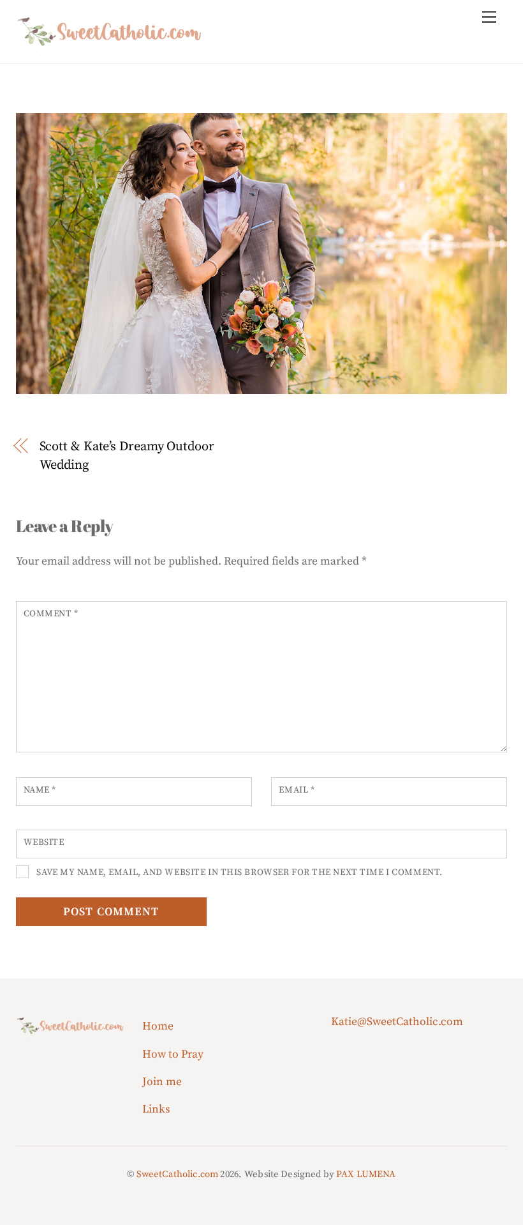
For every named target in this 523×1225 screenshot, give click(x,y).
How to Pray (172, 1054)
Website (44, 842)
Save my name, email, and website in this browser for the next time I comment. (239, 872)
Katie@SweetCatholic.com (397, 1022)
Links (156, 1109)
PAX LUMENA (366, 1174)
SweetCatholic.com (177, 1174)
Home (157, 1026)
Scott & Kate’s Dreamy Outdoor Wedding (127, 455)
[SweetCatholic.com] (111, 46)
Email (296, 790)
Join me (162, 1082)
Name (40, 790)
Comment (51, 614)
